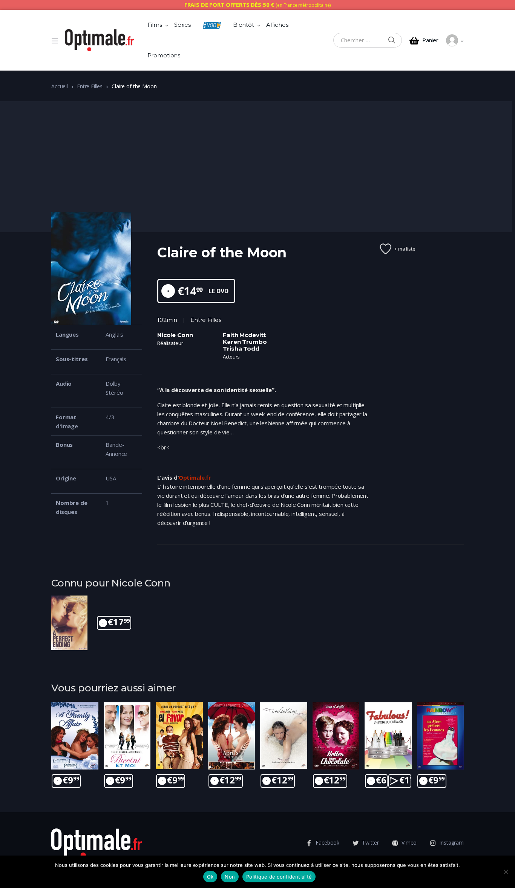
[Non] (505, 872)
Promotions (164, 55)
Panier (430, 40)
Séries (182, 24)
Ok (210, 877)
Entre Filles (90, 86)
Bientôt (243, 24)
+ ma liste (404, 248)
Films (154, 24)
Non (230, 877)
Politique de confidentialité (279, 877)
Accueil (59, 86)
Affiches (277, 24)
